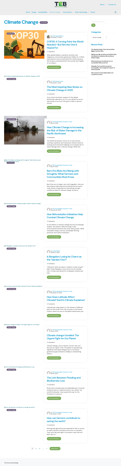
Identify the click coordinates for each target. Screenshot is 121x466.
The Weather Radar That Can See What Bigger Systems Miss (102, 50)
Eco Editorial (11, 33)
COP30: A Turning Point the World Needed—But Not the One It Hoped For (65, 44)
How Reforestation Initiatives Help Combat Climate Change (65, 216)
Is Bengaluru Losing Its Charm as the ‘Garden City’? (64, 258)
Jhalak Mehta (56, 251)
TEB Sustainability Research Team (62, 122)
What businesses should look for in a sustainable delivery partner (102, 62)
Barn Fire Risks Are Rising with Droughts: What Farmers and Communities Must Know (63, 174)
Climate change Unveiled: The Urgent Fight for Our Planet (63, 337)
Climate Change (11, 79)
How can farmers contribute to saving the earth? (63, 419)
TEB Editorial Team (57, 81)
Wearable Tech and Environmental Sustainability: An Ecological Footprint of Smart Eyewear (103, 67)
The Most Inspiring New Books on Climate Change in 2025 (64, 88)
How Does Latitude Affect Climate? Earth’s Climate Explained (66, 298)
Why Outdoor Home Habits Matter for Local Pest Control (102, 73)
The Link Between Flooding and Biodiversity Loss (64, 379)
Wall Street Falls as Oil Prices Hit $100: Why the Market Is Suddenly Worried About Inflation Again (103, 56)
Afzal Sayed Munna (57, 36)
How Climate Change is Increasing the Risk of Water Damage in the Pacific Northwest (65, 130)
